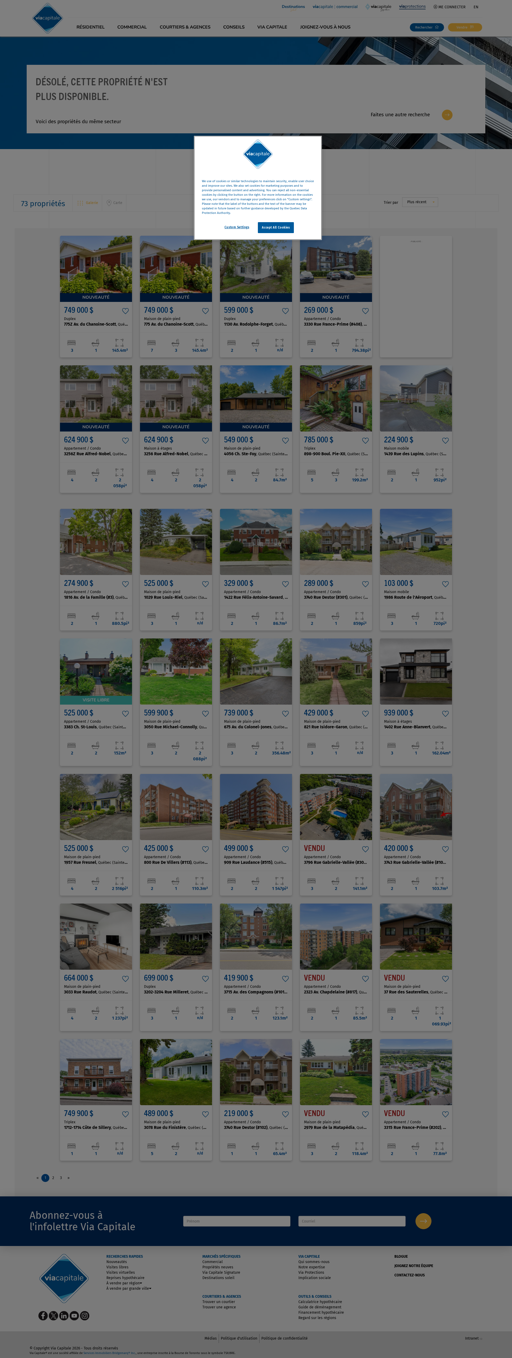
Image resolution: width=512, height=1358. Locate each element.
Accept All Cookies (276, 227)
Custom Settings (237, 227)
